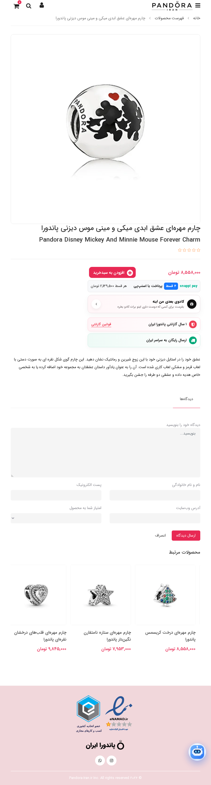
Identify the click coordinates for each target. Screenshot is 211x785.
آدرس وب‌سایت (188, 508)
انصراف (160, 535)
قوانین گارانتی (101, 324)
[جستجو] (28, 5)
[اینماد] (119, 713)
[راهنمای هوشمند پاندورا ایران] (197, 752)
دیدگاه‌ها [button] (186, 399)
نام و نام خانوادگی (186, 485)
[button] (41, 5)
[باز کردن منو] (197, 5)
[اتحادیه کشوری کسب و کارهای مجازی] (88, 714)
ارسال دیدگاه (186, 535)
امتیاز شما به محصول (85, 508)
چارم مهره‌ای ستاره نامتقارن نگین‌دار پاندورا (112, 635)
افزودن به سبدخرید (109, 273)
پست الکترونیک (89, 485)
